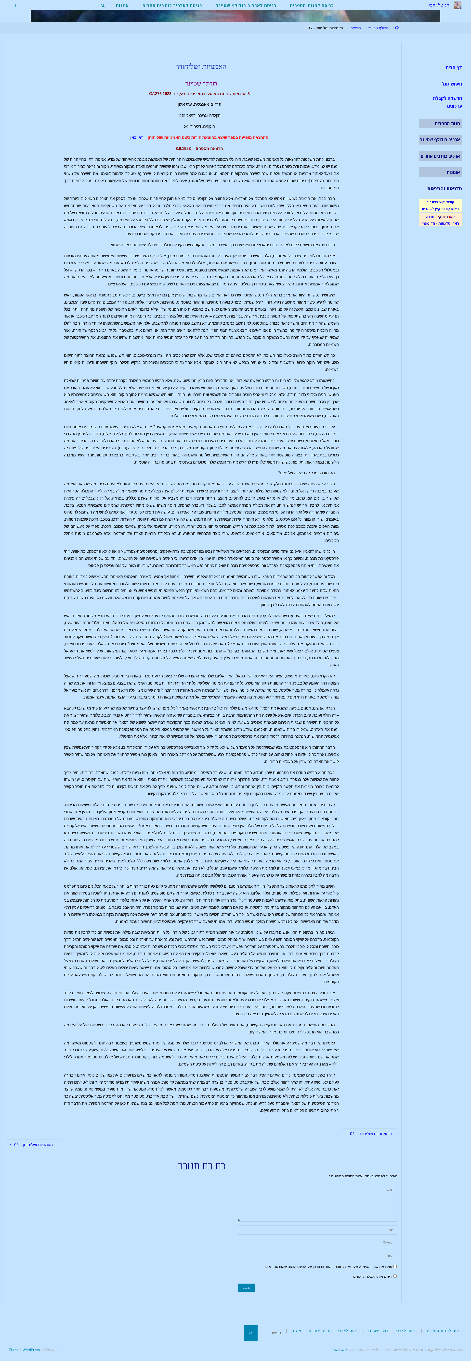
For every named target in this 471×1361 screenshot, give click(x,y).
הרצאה (356, 28)
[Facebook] (15, 5)
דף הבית (453, 67)
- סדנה (431, 216)
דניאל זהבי (341, 1350)
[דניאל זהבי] (457, 5)
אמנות (295, 1331)
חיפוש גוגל (452, 84)
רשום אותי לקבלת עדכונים (372, 1276)
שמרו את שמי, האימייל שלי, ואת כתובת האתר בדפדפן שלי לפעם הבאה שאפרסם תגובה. (327, 1267)
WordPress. (24, 1350)
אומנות (453, 172)
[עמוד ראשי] (397, 28)
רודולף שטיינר (378, 28)
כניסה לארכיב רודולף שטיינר (392, 1331)
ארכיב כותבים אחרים (440, 156)
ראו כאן (137, 137)
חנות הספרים (447, 123)
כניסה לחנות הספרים (444, 1331)
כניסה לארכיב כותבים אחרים (334, 1331)
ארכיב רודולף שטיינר (440, 140)
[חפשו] (251, 1333)
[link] (103, 5)
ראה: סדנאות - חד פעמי (440, 223)
